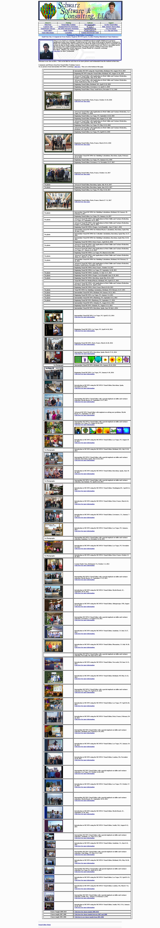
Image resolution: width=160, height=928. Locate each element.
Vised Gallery (48, 30)
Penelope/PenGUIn (90, 28)
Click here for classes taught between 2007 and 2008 (90, 914)
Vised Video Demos (48, 32)
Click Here (56, 51)
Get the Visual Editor (111, 24)
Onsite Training (68, 30)
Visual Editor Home (44, 924)
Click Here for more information (84, 353)
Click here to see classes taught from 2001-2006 (89, 917)
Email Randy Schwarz (48, 28)
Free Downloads (111, 28)
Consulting (68, 32)
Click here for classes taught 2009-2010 (86, 912)
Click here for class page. (82, 101)
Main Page (48, 24)
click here (77, 66)
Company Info (47, 26)
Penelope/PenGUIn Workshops (68, 26)
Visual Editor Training (68, 24)
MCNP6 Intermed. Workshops (68, 28)
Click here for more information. (84, 317)
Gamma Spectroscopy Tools (90, 32)
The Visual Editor (90, 24)
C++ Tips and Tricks (111, 30)
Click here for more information (84, 374)
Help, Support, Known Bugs (111, 26)
